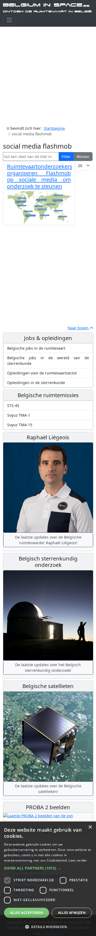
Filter (66, 156)
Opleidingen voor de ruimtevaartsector (42, 373)
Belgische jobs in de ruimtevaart (36, 348)
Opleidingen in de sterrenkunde (36, 382)
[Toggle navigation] (9, 20)
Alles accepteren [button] (26, 912)
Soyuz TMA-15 (19, 424)
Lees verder (78, 860)
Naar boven (79, 327)
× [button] (90, 827)
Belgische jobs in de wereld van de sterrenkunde (48, 360)
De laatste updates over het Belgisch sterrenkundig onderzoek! (48, 667)
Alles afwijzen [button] (72, 912)
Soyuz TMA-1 (18, 415)
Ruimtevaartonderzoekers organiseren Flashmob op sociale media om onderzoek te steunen (39, 176)
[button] (48, 868)
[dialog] (48, 879)
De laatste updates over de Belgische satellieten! (48, 788)
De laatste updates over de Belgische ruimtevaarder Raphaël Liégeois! (48, 540)
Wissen (83, 156)
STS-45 (13, 405)
